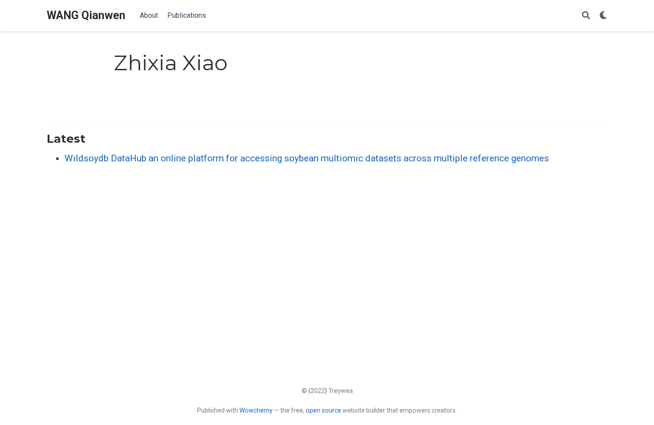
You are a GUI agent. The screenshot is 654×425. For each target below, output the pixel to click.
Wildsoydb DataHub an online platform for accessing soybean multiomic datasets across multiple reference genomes (307, 158)
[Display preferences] (603, 16)
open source (323, 410)
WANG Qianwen (86, 15)
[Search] (586, 16)
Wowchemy (256, 410)
